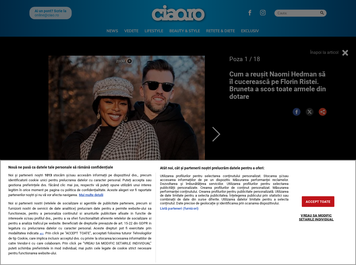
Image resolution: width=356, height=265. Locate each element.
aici (41, 233)
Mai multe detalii (91, 195)
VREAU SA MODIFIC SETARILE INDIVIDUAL (316, 217)
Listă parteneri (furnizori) (179, 208)
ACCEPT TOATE (318, 202)
